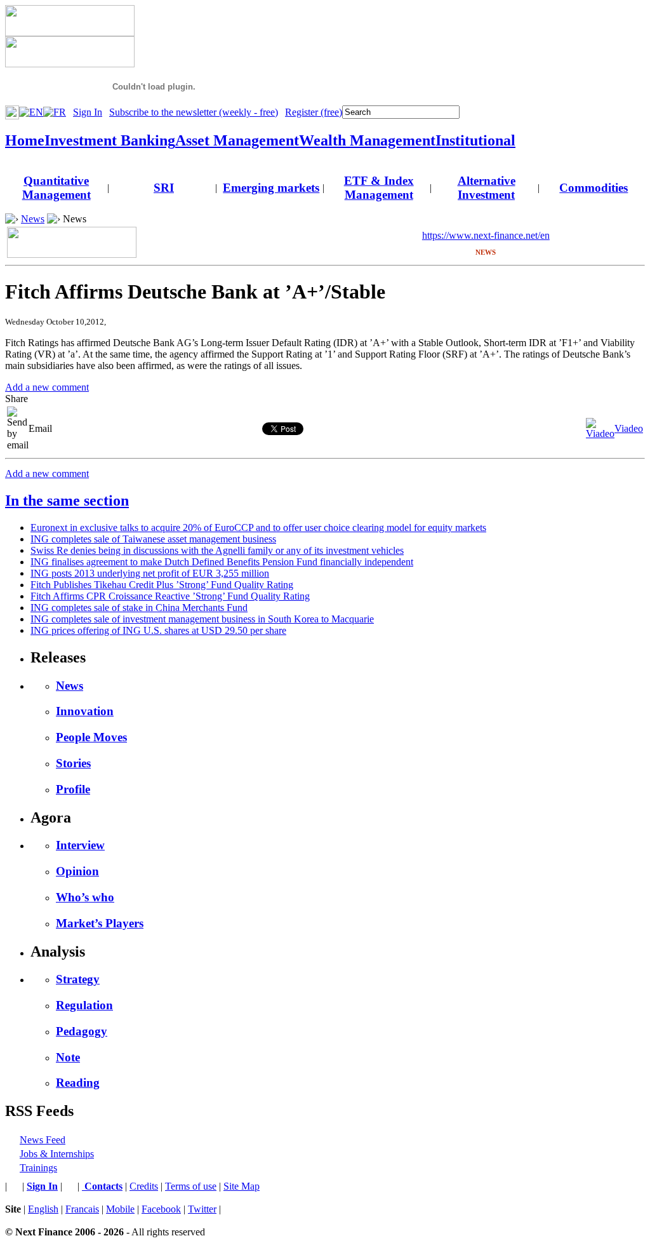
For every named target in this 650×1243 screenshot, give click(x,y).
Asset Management (237, 140)
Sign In (87, 112)
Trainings (38, 1167)
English (43, 1209)
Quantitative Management (56, 187)
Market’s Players (99, 923)
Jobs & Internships (57, 1153)
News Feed (42, 1139)
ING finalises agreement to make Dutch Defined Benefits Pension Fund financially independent (221, 561)
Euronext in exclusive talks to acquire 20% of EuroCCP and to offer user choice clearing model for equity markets (258, 527)
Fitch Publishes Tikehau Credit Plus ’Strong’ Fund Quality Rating (161, 584)
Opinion (77, 871)
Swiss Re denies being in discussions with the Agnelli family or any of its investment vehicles (217, 550)
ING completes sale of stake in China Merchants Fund (139, 607)
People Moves (91, 737)
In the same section (67, 500)
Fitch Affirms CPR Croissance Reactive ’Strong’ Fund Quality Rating (170, 596)
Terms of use (190, 1186)
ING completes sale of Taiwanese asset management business (153, 539)
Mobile (120, 1209)
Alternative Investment (486, 187)
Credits (143, 1186)
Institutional (475, 140)
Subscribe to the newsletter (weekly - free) (193, 112)
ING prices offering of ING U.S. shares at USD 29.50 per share (158, 630)
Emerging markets (271, 187)
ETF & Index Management (379, 187)
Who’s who (85, 897)
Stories (73, 763)
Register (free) (313, 112)
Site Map (241, 1186)
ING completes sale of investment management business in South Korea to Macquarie (202, 619)
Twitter (202, 1209)
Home (24, 140)
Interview (80, 845)
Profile (73, 789)
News (32, 218)
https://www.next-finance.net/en (486, 235)
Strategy (78, 979)
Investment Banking (109, 140)
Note (68, 1057)
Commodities (593, 187)
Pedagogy (81, 1031)
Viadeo (628, 428)
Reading (78, 1082)
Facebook (161, 1209)
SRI (164, 187)
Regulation (84, 1005)
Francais (82, 1209)
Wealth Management (367, 140)
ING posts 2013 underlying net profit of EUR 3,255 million (149, 573)
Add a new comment (47, 387)
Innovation (85, 711)
